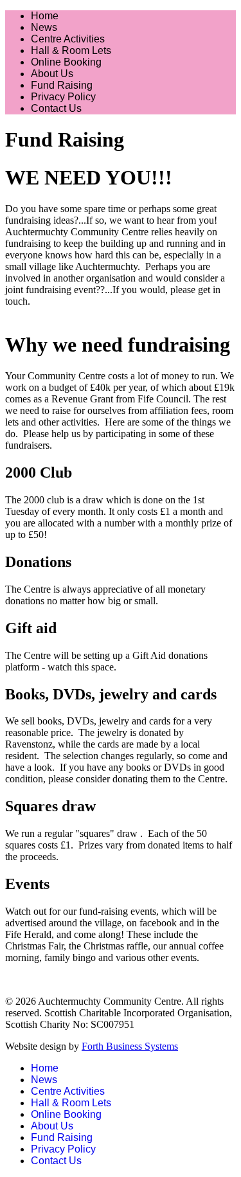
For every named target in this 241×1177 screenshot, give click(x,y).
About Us (52, 73)
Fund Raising (62, 85)
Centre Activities (68, 38)
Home (44, 15)
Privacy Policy (63, 96)
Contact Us (56, 108)
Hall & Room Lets (71, 50)
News (44, 27)
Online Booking (66, 62)
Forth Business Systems (130, 1046)
